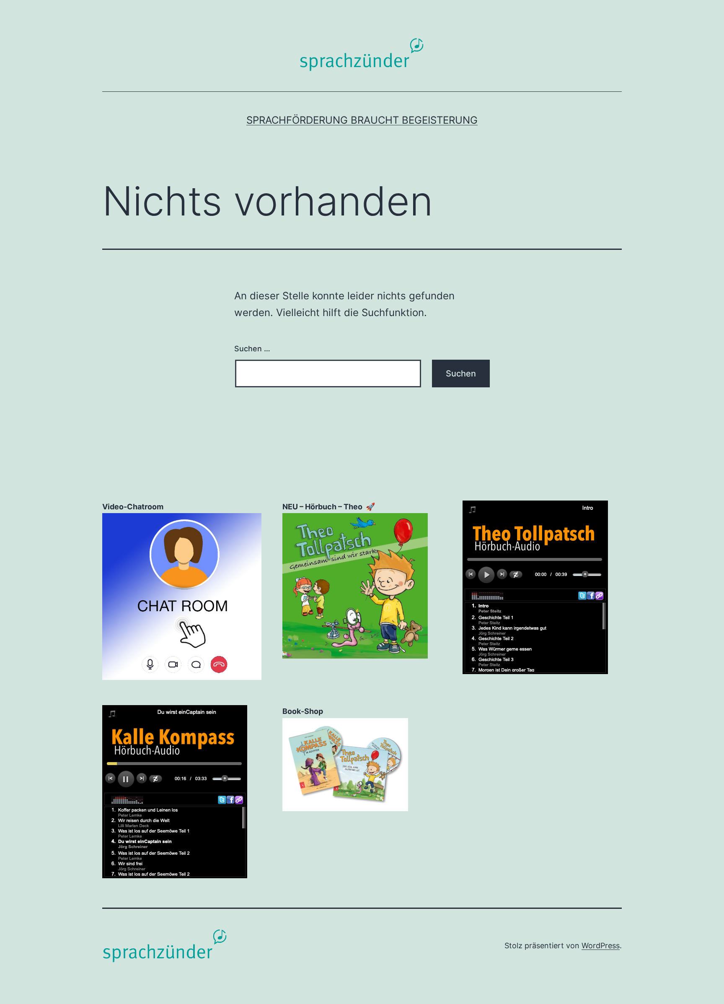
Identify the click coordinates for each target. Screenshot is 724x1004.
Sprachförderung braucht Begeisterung (362, 120)
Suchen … (252, 348)
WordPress (601, 945)
